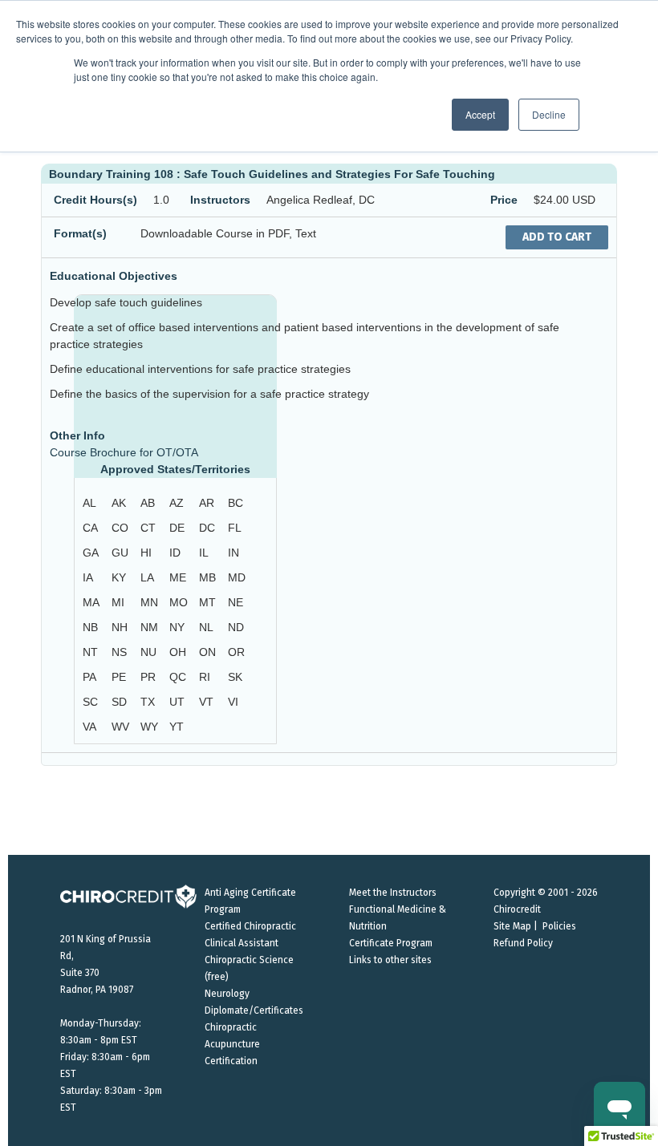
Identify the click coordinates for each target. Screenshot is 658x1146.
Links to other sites (390, 960)
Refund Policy (523, 943)
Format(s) (80, 233)
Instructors (220, 199)
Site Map (512, 926)
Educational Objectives (113, 275)
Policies (559, 926)
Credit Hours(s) (95, 199)
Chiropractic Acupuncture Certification (232, 1044)
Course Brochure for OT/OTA (124, 452)
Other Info (77, 435)
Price (504, 199)
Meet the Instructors (393, 892)
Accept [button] (480, 114)
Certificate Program (391, 943)
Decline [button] (549, 114)
